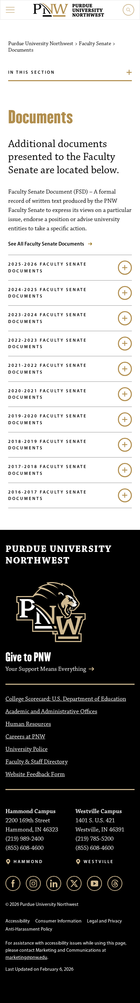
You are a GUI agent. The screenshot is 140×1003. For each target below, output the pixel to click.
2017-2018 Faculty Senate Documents (47, 470)
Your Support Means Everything (45, 669)
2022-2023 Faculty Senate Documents (47, 343)
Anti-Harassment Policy (28, 929)
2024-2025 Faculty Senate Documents (47, 293)
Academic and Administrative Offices (51, 711)
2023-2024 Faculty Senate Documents (47, 318)
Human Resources (28, 724)
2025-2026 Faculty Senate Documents (47, 267)
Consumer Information (58, 921)
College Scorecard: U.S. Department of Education (65, 699)
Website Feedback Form (35, 774)
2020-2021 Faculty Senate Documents (47, 394)
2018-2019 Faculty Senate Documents (47, 444)
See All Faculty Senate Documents (46, 243)
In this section (31, 72)
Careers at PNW (25, 736)
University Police (26, 749)
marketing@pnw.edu (26, 957)
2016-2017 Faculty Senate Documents (47, 495)
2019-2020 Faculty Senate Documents (47, 419)
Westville (99, 861)
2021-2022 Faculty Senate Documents (47, 368)
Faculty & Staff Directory (36, 762)
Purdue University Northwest (58, 555)
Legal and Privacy (104, 921)
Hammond (28, 861)
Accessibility (17, 921)
